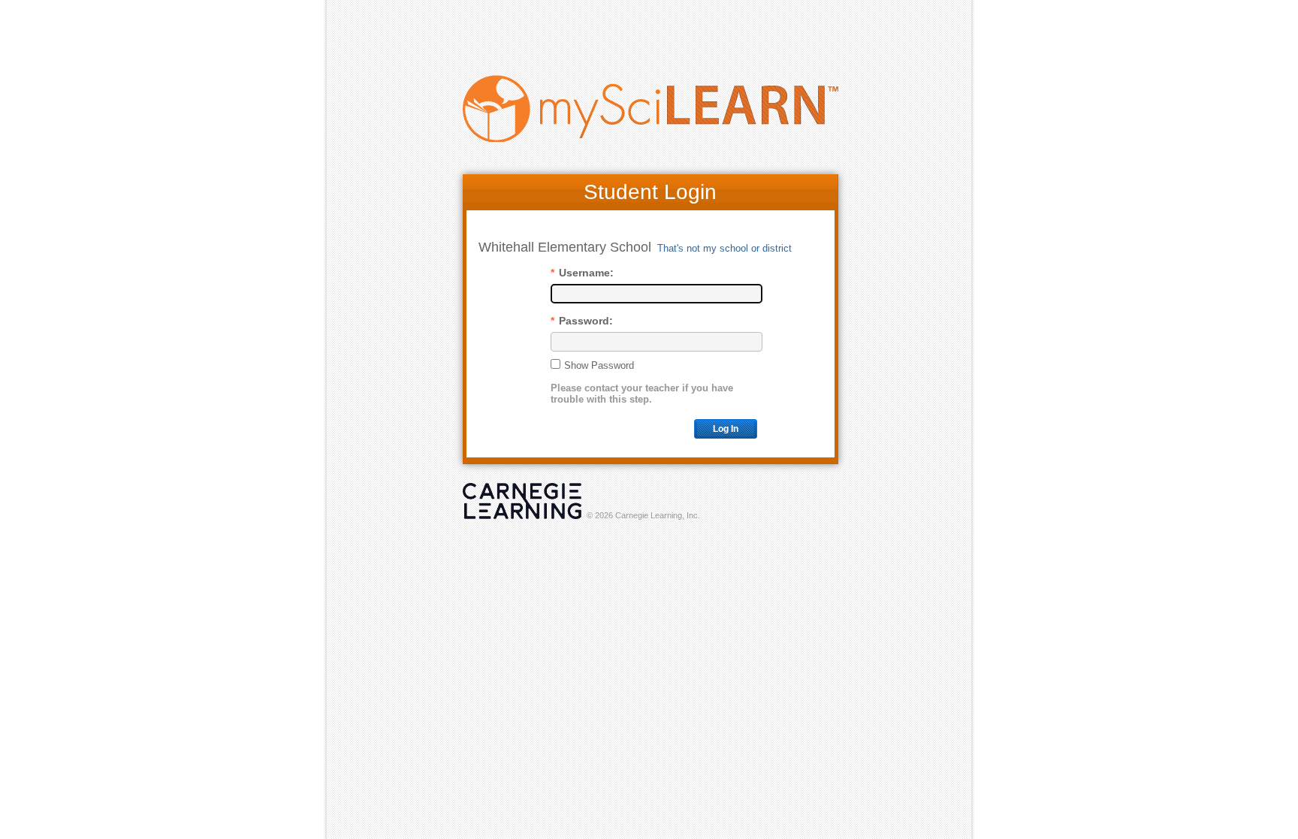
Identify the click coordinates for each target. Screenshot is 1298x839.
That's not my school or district (724, 248)
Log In (725, 429)
